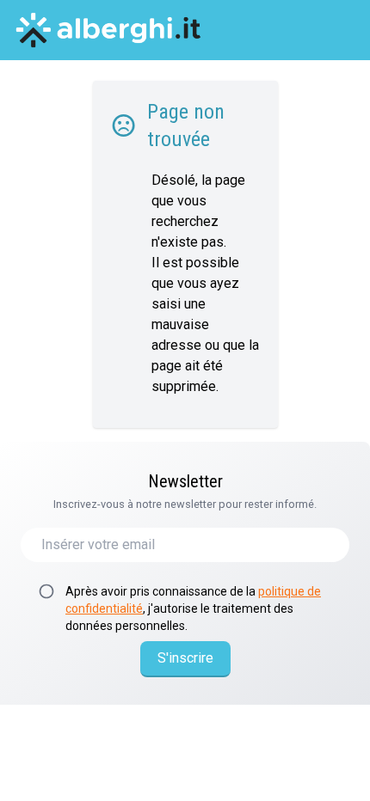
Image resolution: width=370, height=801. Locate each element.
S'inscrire (185, 658)
